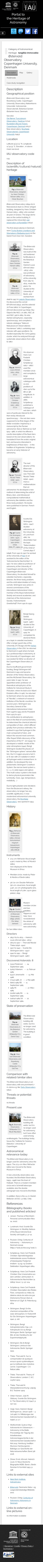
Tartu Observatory (28, 1087)
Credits (17, 1546)
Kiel (23, 556)
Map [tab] (21, 73)
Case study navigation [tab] (16, 83)
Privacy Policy (27, 1546)
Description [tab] (11, 73)
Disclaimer (8, 1546)
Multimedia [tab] (11, 78)
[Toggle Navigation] (2, 33)
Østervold (14, 1487)
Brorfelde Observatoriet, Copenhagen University (18, 131)
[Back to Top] (39, 1558)
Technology (8, 1549)
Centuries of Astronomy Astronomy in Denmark (21, 1500)
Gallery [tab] (29, 73)
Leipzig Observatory (27, 299)
